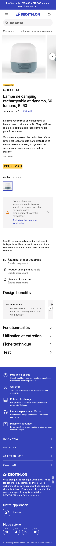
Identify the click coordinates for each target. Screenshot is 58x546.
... (19, 31)
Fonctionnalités (16, 327)
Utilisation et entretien (22, 336)
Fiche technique (17, 344)
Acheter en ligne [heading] (13, 456)
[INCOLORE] (8, 186)
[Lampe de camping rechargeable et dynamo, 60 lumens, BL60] (24, 57)
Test (7, 352)
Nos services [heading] (10, 438)
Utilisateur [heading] (10, 447)
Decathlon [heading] (9, 464)
